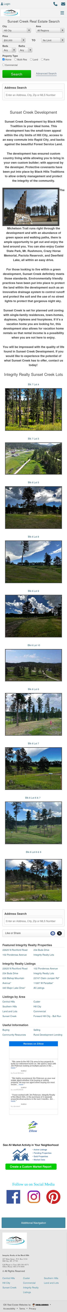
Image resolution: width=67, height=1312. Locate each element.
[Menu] (62, 13)
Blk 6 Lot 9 (33, 591)
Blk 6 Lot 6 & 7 (33, 797)
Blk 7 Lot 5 (33, 438)
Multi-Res (22, 59)
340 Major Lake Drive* (13, 987)
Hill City (37, 1006)
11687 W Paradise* (43, 983)
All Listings (39, 987)
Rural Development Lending (48, 1034)
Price (5, 36)
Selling (37, 1029)
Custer (37, 1001)
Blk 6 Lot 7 (33, 743)
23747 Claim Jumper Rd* (46, 978)
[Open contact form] (63, 3)
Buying (5, 1029)
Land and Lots (9, 1011)
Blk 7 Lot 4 (33, 384)
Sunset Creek (9, 1016)
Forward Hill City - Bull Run (47, 1016)
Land (35, 59)
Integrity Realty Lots (44, 954)
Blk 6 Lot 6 (33, 689)
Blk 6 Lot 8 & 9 (33, 852)
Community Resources (14, 1034)
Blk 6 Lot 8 (33, 536)
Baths (22, 45)
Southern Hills (9, 1006)
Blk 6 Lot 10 (34, 645)
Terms (22, 1308)
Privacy (32, 1308)
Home (8, 59)
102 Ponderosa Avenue (14, 954)
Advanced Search (46, 73)
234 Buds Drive (41, 949)
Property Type (10, 55)
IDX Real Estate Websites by (17, 1304)
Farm (46, 59)
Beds (5, 45)
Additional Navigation (33, 1223)
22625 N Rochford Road (14, 949)
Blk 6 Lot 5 (33, 482)
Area (38, 26)
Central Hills (8, 1001)
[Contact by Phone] (55, 3)
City (4, 26)
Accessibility (9, 1308)
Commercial (11, 65)
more (13, 1068)
